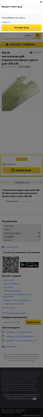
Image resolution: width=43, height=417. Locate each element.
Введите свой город (12, 6)
